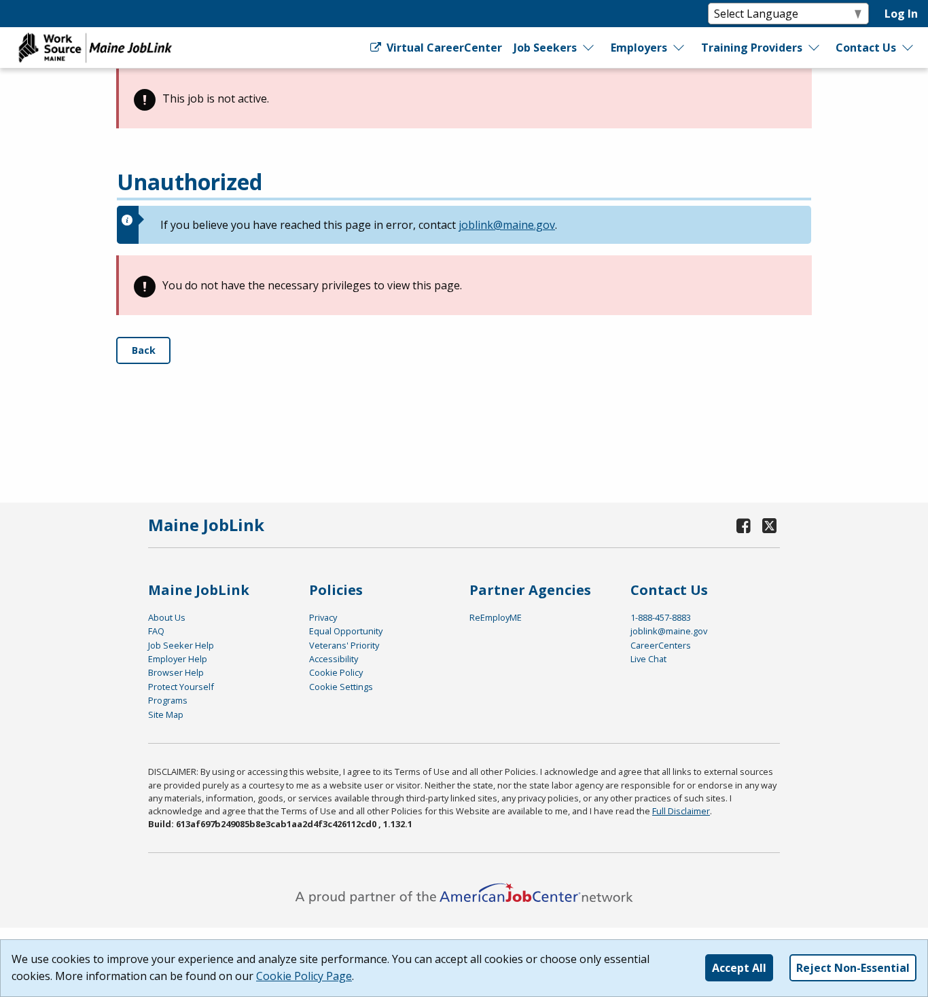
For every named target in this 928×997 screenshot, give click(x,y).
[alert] (464, 98)
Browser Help (176, 672)
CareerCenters (660, 645)
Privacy (323, 617)
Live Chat (648, 659)
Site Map (165, 714)
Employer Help (177, 659)
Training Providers (751, 47)
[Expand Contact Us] (908, 47)
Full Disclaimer (681, 811)
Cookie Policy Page (304, 975)
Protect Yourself (181, 687)
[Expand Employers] (679, 47)
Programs (168, 700)
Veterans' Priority (344, 645)
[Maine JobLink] (96, 47)
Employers (639, 47)
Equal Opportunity (345, 631)
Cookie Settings (341, 687)
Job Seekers (545, 47)
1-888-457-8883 (660, 617)
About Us (166, 617)
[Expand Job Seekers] (589, 47)
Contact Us (866, 47)
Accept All (739, 967)
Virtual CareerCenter (442, 47)
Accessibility (333, 659)
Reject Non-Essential (853, 967)
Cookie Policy (336, 672)
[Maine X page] (769, 525)
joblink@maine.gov (507, 224)
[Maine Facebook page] (743, 525)
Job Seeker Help (181, 645)
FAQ (156, 631)
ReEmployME (495, 617)
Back (144, 350)
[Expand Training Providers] (814, 47)
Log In (901, 13)
